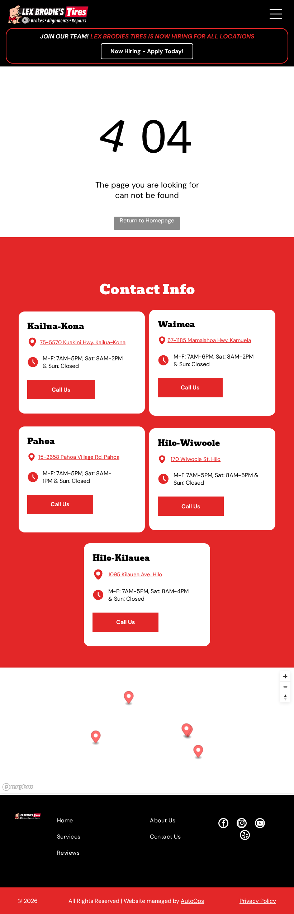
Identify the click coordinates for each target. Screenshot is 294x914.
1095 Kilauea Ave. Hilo (135, 574)
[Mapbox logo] (18, 787)
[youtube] (260, 824)
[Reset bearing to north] (285, 697)
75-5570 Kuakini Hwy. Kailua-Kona (82, 342)
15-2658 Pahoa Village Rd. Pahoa (78, 457)
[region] (147, 730)
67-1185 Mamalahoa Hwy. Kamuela (209, 340)
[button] (186, 730)
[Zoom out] (285, 687)
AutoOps (192, 901)
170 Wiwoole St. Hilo (195, 459)
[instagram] (242, 824)
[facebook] (223, 824)
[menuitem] (90, 820)
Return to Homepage (147, 220)
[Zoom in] (285, 676)
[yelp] (245, 836)
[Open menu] (276, 14)
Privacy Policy (258, 901)
